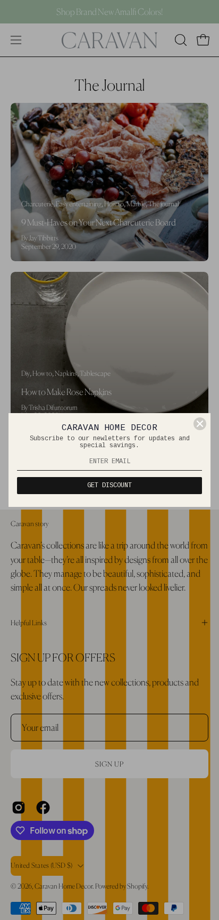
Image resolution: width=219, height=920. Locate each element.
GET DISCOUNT (109, 485)
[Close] (199, 423)
